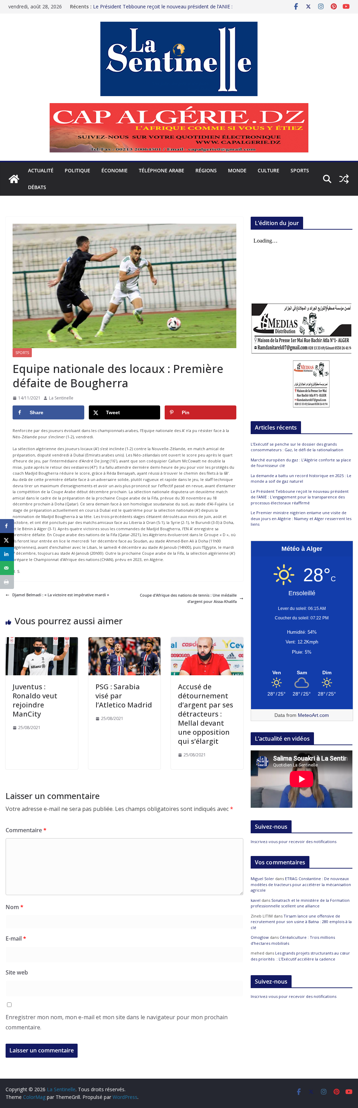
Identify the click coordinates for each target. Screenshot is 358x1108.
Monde (237, 170)
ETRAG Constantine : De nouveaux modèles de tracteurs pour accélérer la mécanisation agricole (301, 884)
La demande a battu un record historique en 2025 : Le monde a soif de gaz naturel (301, 478)
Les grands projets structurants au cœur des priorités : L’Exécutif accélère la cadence (300, 956)
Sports (300, 170)
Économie (114, 170)
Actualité (40, 170)
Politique (77, 170)
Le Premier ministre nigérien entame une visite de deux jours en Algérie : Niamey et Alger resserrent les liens (301, 518)
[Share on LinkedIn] (7, 554)
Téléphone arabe (161, 170)
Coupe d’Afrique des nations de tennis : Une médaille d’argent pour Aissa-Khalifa (188, 598)
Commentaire (26, 830)
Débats (37, 187)
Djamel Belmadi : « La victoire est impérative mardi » (60, 594)
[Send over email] (7, 568)
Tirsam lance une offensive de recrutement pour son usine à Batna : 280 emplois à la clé (301, 921)
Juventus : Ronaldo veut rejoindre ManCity (35, 700)
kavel (255, 900)
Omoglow (260, 937)
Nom (14, 907)
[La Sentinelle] (14, 179)
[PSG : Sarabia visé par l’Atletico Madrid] (124, 640)
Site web (17, 972)
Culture (268, 170)
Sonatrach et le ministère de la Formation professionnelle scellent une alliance (300, 903)
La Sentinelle (61, 398)
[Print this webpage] (7, 582)
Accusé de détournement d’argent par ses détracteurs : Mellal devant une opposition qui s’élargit (205, 714)
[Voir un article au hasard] (344, 179)
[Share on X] (7, 540)
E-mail (16, 938)
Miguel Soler (262, 878)
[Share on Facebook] (7, 526)
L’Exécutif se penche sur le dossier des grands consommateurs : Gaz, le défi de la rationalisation (297, 447)
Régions (206, 170)
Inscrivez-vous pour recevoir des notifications (293, 841)
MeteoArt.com (313, 715)
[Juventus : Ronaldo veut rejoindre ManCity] (42, 640)
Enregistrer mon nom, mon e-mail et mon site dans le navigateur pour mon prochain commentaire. (117, 1022)
